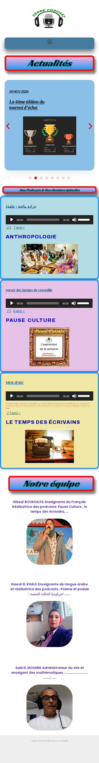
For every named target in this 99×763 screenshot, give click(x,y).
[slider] (84, 219)
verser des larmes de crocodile (29, 290)
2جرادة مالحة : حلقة (21, 206)
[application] (49, 219)
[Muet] (74, 219)
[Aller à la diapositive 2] (35, 177)
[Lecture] (11, 219)
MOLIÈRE (15, 383)
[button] (49, 42)
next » (20, 227)
